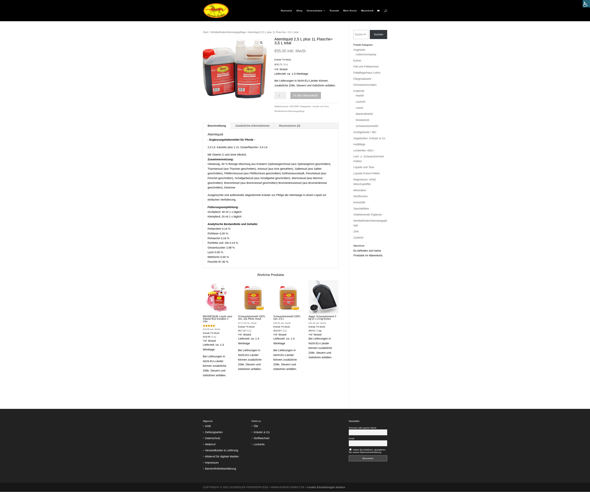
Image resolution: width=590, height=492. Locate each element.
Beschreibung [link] (217, 125)
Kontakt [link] (334, 11)
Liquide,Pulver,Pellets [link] (366, 173)
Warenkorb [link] (367, 11)
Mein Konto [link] (350, 11)
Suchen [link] (378, 34)
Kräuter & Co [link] (262, 432)
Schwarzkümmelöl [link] (367, 126)
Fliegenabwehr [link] (362, 78)
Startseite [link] (286, 11)
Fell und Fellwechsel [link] (365, 66)
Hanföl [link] (360, 95)
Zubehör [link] (358, 237)
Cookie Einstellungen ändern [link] (326, 487)
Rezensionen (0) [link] (289, 125)
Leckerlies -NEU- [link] (363, 150)
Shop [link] (299, 11)
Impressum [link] (212, 462)
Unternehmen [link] (315, 11)
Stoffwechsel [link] (261, 438)
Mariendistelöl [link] (364, 113)
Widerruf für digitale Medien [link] (222, 456)
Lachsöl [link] (360, 101)
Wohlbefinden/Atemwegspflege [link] (228, 32)
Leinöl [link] (359, 107)
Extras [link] (357, 60)
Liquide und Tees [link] (320, 106)
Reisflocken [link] (360, 196)
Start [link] (205, 32)
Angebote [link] (359, 49)
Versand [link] (283, 69)
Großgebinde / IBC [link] (364, 132)
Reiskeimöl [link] (362, 120)
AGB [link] (208, 426)
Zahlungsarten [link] (214, 432)
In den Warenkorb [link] (305, 95)
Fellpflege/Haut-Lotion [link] (366, 72)
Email (351, 438)
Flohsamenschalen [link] (365, 84)
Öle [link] (256, 426)
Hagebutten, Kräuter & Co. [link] (369, 138)
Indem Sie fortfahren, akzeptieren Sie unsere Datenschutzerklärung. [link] (367, 451)
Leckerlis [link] (259, 444)
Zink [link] (356, 231)
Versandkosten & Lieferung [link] (221, 450)
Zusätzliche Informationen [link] (252, 125)
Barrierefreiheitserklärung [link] (220, 468)
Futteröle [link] (358, 91)
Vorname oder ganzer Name (362, 428)
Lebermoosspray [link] (366, 54)
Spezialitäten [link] (361, 208)
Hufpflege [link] (359, 144)
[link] (586, 3)
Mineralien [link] (359, 190)
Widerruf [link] (210, 444)
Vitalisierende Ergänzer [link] (367, 214)
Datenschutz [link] (212, 438)
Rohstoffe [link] (359, 202)
